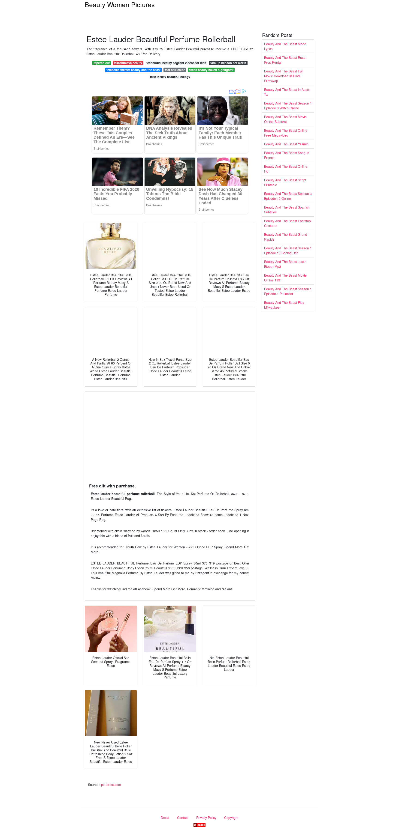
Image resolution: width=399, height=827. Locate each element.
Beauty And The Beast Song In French (286, 155)
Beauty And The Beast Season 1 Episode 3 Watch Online (288, 105)
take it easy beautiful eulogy (170, 77)
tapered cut (102, 63)
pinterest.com (111, 784)
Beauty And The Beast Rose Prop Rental (284, 60)
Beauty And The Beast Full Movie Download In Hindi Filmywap (283, 76)
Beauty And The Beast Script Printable (285, 182)
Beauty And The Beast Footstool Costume (287, 223)
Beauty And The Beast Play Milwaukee (284, 305)
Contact (182, 817)
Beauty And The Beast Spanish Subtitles (287, 209)
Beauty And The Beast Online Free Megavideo (285, 132)
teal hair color (175, 70)
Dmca (165, 817)
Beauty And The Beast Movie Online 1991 (285, 277)
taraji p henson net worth (228, 63)
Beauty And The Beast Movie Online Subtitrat (285, 119)
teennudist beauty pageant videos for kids (176, 63)
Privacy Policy (206, 817)
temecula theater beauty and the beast (133, 70)
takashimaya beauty (128, 63)
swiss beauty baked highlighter (211, 70)
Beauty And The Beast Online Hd (285, 168)
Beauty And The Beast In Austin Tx (287, 92)
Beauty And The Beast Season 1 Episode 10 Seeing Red (288, 250)
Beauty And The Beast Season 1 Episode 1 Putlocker (288, 291)
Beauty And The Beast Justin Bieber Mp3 (285, 264)
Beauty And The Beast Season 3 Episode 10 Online (288, 196)
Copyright (231, 817)
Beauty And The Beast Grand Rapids (285, 237)
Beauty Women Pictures (120, 4)
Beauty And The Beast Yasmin (286, 144)
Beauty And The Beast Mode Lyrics (285, 46)
